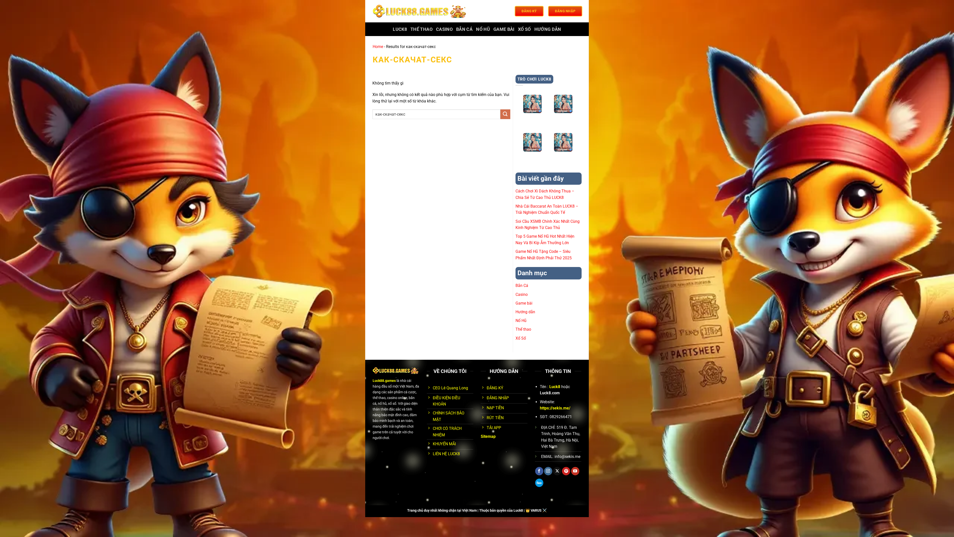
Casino (444, 29)
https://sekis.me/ (555, 408)
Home (378, 46)
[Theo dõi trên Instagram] (548, 471)
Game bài (504, 29)
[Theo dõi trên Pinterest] (566, 471)
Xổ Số (524, 29)
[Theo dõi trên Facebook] (539, 471)
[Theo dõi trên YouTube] (575, 471)
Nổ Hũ (483, 29)
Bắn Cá (464, 29)
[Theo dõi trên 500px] (539, 483)
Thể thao (421, 29)
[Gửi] (505, 114)
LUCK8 (400, 29)
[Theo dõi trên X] (557, 471)
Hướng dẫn (547, 29)
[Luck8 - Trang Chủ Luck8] (420, 11)
